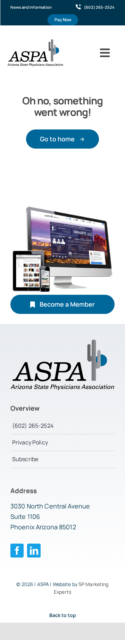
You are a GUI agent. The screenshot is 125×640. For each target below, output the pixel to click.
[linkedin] (34, 551)
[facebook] (17, 551)
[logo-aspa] (35, 42)
